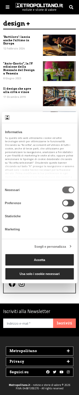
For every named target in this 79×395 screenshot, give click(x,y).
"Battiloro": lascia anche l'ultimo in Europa (16, 40)
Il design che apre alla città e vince (17, 90)
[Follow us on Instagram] (68, 372)
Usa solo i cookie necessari (40, 273)
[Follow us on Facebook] (48, 372)
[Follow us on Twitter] (54, 372)
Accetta (39, 260)
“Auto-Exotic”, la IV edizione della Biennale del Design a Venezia (19, 68)
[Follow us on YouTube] (61, 372)
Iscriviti (64, 323)
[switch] (68, 203)
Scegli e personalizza (50, 246)
